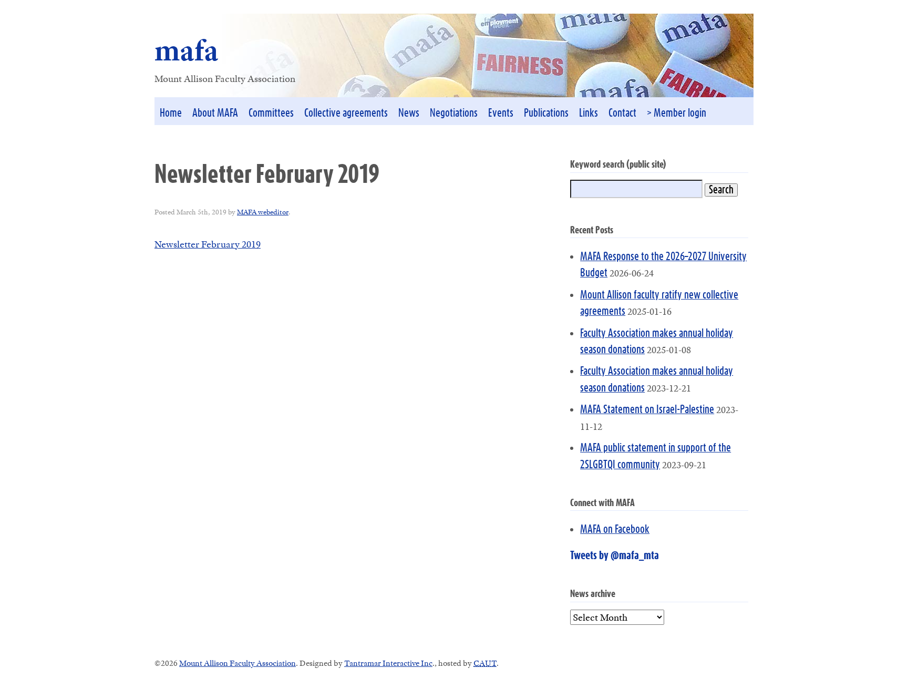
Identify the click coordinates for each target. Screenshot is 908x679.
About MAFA (215, 113)
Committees (271, 113)
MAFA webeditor (262, 212)
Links (588, 113)
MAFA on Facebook (614, 529)
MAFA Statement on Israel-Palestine (647, 410)
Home (171, 113)
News (408, 113)
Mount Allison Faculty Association (237, 662)
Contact (622, 113)
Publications (546, 113)
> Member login (676, 113)
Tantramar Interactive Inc (388, 662)
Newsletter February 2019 (207, 244)
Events (500, 113)
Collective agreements (346, 113)
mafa (186, 50)
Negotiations (454, 113)
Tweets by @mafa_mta (614, 556)
